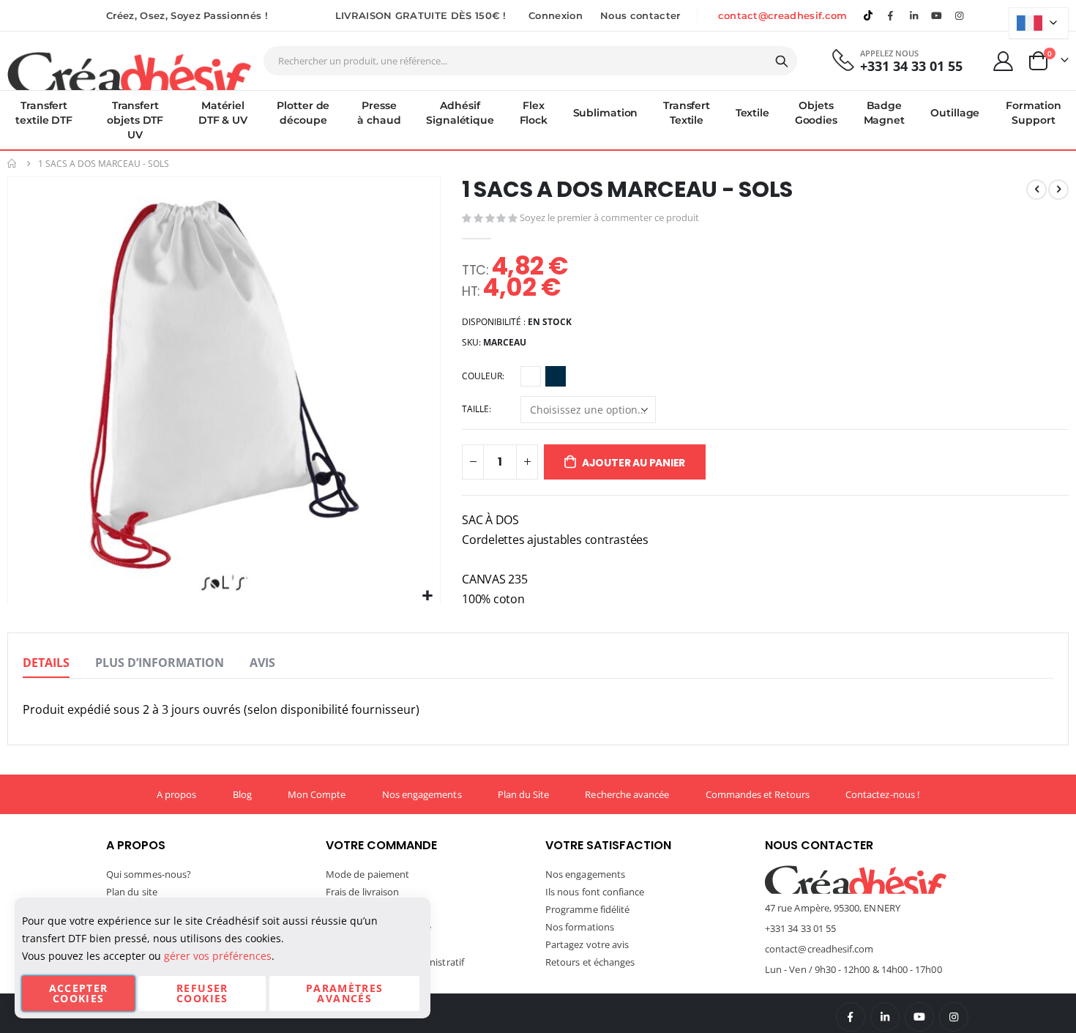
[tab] (46, 663)
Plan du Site (524, 794)
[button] (427, 596)
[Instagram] (959, 15)
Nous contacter (640, 15)
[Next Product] (1058, 189)
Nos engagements (422, 794)
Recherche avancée (627, 794)
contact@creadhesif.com (783, 15)
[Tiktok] (868, 15)
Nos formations (579, 926)
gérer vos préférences (218, 956)
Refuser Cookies (202, 993)
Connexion (555, 15)
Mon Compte (317, 794)
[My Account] (1003, 61)
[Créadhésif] (129, 70)
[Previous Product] (1036, 189)
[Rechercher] (782, 61)
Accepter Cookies (78, 993)
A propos (177, 794)
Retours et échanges (590, 962)
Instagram (953, 1017)
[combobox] (530, 60)
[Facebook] (890, 15)
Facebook (850, 1017)
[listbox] (545, 378)
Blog (242, 794)
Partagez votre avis (587, 944)
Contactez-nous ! (882, 794)
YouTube (919, 1017)
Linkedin (913, 15)
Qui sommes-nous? (148, 874)
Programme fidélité (587, 909)
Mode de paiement (367, 874)
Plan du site (131, 891)
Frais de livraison (362, 891)
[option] (530, 376)
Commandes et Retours (758, 794)
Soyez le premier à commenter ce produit (609, 217)
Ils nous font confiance (595, 891)
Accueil (12, 163)
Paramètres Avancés (345, 993)
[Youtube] (936, 15)
